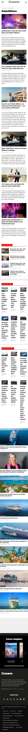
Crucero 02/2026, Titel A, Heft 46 (11, 661)
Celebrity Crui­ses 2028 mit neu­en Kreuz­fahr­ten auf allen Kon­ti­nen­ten (14, 329)
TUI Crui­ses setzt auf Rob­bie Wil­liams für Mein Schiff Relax (13, 185)
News (3, 291)
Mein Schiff (4, 28)
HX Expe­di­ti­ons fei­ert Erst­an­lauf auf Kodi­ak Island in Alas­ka (23, 329)
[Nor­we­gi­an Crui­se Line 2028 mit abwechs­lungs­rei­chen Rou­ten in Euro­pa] (5, 318)
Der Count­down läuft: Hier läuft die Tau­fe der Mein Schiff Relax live (14, 67)
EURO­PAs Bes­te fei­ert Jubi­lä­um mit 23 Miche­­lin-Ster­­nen (18, 265)
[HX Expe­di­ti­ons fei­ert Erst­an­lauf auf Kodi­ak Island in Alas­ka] (23, 318)
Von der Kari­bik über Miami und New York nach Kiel (14, 300)
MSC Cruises (23, 291)
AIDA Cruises (13, 291)
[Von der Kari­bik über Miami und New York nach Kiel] (14, 289)
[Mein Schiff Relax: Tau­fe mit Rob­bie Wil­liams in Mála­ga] (14, 139)
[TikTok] (14, 699)
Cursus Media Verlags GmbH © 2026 (10, 706)
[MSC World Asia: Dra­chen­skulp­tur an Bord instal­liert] (5, 258)
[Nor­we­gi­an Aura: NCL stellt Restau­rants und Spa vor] (5, 250)
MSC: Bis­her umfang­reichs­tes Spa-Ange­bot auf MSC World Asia (23, 301)
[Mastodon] (24, 699)
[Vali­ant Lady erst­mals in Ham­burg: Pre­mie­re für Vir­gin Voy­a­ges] (5, 273)
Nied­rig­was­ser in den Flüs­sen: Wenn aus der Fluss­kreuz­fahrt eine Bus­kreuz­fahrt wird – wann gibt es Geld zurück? (23, 403)
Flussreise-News (23, 383)
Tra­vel (3, 217)
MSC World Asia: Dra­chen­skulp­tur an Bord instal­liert (17, 256)
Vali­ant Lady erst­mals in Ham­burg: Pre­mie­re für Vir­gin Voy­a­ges (18, 272)
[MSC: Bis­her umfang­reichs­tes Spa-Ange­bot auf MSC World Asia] (23, 289)
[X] (17, 699)
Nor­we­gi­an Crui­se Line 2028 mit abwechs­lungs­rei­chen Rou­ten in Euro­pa (5, 330)
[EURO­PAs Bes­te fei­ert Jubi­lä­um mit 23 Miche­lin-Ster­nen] (5, 265)
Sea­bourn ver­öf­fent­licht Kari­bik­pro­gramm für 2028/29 (4, 301)
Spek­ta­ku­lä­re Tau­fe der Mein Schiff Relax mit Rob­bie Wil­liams (14, 32)
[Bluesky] (20, 699)
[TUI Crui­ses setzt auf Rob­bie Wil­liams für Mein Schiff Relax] (14, 174)
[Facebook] (4, 699)
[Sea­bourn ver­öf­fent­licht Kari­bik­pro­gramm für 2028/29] (5, 289)
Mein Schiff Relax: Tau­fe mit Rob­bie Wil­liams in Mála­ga (14, 149)
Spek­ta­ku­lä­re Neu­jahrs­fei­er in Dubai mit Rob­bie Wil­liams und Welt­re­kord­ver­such (12, 222)
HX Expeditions (23, 319)
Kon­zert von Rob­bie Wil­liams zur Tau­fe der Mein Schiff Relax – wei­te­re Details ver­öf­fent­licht (14, 106)
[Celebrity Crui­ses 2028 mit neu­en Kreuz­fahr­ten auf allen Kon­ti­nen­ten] (14, 318)
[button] (4, 665)
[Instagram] (7, 699)
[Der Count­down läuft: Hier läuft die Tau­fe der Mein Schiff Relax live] (14, 57)
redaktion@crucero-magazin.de (18, 689)
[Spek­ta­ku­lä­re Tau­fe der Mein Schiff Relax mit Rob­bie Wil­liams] (14, 21)
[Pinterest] (10, 699)
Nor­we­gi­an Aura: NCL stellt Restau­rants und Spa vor (17, 249)
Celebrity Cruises (13, 319)
